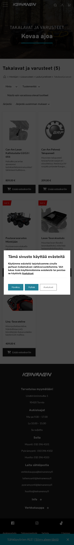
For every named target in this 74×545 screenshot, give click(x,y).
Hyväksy (16, 287)
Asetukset (27, 273)
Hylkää (31, 287)
